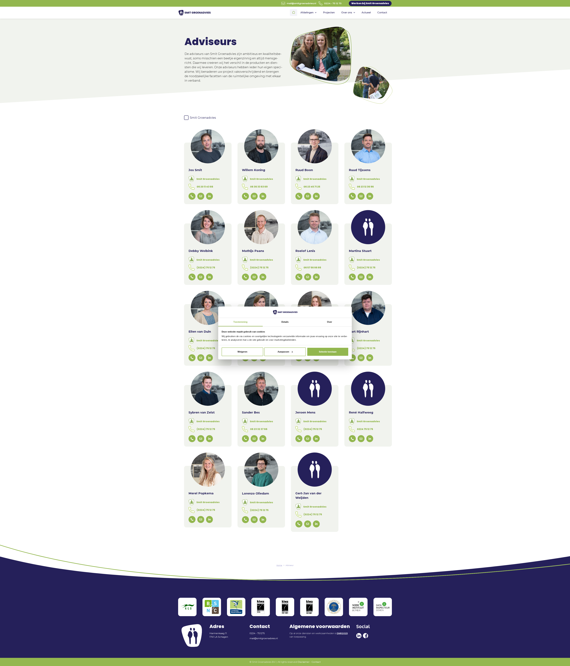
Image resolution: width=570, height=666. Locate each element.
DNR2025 (342, 633)
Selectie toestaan (328, 351)
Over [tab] (329, 322)
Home (294, 13)
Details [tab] (285, 322)
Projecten (329, 12)
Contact (382, 12)
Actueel (366, 12)
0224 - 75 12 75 (332, 3)
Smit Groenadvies (208, 179)
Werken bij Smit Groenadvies (370, 3)
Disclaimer (303, 662)
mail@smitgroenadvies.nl (301, 3)
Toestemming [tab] (240, 322)
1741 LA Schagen (218, 636)
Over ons (346, 12)
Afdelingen (307, 12)
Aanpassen (283, 351)
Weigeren (242, 351)
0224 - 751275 (257, 633)
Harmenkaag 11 (218, 633)
